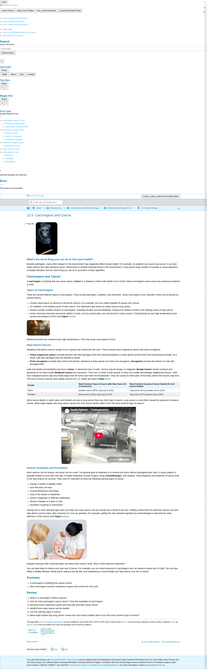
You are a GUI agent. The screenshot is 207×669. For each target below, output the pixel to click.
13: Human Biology (149, 208)
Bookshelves (56, 208)
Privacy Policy (75, 665)
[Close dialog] (1, 184)
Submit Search (8, 53)
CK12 (173, 622)
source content (32, 625)
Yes (56, 649)
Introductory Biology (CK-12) (119, 208)
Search (31, 202)
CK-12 (125, 622)
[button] (9, 158)
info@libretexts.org (157, 665)
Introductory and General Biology (84, 208)
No (66, 649)
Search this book (7, 44)
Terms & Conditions (90, 665)
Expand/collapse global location (178, 207)
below (71, 316)
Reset (4, 70)
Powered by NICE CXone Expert (64, 660)
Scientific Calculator (13, 139)
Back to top (31, 642)
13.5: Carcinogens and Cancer (51, 622)
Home (39, 208)
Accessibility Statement (109, 665)
